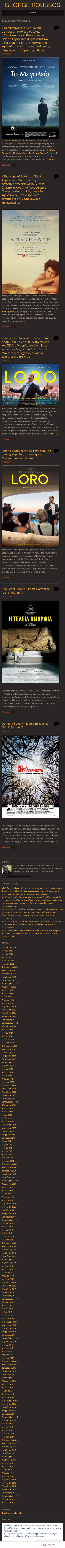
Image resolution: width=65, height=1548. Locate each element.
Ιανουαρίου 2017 (9, 1325)
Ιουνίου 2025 (7, 993)
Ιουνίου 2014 (7, 1427)
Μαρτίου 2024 (8, 1043)
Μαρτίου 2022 (8, 1121)
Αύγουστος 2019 (9, 1223)
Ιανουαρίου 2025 (9, 1010)
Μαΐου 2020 (7, 1194)
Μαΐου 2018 (7, 1273)
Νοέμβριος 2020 (9, 1174)
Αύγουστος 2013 (9, 1460)
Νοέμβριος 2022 (9, 1095)
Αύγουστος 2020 (9, 1184)
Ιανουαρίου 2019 (9, 1246)
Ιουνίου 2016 (7, 1348)
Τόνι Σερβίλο (50, 159)
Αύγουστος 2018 (9, 1263)
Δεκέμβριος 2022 (9, 1092)
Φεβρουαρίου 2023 (10, 1085)
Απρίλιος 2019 (8, 1236)
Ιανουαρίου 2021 (9, 1167)
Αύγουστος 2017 (9, 1302)
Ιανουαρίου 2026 (9, 970)
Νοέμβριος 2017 (9, 1292)
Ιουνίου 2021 (7, 1151)
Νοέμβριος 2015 (9, 1371)
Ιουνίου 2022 (7, 1112)
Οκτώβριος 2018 (9, 1256)
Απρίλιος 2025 (8, 1000)
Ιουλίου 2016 (7, 1345)
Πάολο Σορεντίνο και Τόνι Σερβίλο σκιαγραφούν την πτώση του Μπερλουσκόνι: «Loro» (26, 454)
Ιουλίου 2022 (7, 1108)
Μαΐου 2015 (7, 1391)
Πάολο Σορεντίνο (12, 140)
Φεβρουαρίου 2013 (10, 1480)
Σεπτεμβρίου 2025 (10, 984)
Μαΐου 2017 (7, 1312)
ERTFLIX (54, 434)
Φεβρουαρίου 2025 (10, 1007)
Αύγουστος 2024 (9, 1026)
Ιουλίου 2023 (7, 1069)
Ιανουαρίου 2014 (9, 1443)
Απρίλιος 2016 (8, 1355)
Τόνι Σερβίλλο (8, 311)
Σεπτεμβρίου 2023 (10, 1062)
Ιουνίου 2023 (7, 1072)
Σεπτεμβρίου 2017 (10, 1299)
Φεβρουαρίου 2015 (10, 1401)
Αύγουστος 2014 (9, 1420)
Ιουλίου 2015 (7, 1384)
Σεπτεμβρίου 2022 (10, 1102)
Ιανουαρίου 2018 (9, 1286)
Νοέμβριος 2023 (9, 1056)
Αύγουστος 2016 (9, 1342)
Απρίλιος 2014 (8, 1434)
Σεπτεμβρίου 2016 (10, 1338)
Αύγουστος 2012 (9, 1499)
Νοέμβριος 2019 (9, 1213)
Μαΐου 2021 (7, 1154)
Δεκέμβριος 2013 (9, 1447)
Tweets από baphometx (12, 1513)
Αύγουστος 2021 (9, 1145)
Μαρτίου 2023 (8, 1082)
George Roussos (32, 4)
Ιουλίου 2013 (7, 1463)
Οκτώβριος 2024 (9, 1020)
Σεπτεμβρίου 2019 (10, 1220)
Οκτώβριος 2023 (9, 1059)
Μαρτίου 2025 (8, 1003)
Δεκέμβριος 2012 (9, 1486)
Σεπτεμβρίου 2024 (10, 1023)
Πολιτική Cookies (37, 1536)
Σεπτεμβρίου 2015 (10, 1378)
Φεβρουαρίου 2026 (10, 967)
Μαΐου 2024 (7, 1036)
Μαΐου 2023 (7, 1076)
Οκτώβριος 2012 (9, 1493)
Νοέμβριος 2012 (9, 1489)
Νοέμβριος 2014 (9, 1411)
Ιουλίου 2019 (7, 1227)
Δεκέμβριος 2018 (9, 1250)
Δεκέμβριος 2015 (9, 1368)
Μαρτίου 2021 (8, 1161)
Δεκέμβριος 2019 (9, 1210)
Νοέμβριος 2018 (9, 1253)
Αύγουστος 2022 (9, 1105)
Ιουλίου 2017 (7, 1305)
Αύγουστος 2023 (9, 1066)
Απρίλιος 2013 (8, 1473)
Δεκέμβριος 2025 (9, 974)
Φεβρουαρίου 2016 (10, 1361)
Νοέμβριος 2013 (9, 1450)
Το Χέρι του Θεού (36, 153)
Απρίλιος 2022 (8, 1118)
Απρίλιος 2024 (8, 1039)
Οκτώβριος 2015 (9, 1374)
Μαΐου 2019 (7, 1233)
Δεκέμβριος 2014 (9, 1407)
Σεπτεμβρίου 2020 (10, 1181)
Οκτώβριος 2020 (9, 1177)
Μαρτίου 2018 (8, 1279)
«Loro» (34, 296)
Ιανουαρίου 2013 (9, 1483)
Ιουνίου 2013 (7, 1466)
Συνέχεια (8, 165)
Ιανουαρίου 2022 (9, 1128)
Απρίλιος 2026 (8, 961)
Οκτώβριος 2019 (9, 1217)
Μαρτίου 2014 (8, 1437)
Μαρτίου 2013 (8, 1476)
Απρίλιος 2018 (8, 1276)
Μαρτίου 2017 (8, 1319)
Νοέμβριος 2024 (9, 1016)
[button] (30, 777)
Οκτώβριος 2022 (9, 1099)
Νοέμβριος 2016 (9, 1332)
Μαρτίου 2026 (8, 964)
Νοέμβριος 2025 (9, 977)
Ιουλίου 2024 (7, 1030)
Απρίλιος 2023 (8, 1079)
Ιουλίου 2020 (7, 1187)
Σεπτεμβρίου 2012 (10, 1496)
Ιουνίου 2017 (7, 1309)
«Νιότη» (34, 408)
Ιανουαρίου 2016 (9, 1365)
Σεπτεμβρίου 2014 (10, 1417)
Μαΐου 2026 (7, 957)
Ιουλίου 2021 (7, 1148)
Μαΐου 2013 (7, 1470)
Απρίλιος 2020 (8, 1197)
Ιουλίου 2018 (7, 1266)
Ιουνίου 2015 (7, 1387)
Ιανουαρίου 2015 (9, 1404)
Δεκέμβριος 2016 (9, 1328)
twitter (6, 1509)
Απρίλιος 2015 (8, 1394)
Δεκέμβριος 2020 (9, 1171)
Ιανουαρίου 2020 (9, 1207)
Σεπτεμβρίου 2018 (10, 1260)
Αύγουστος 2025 (9, 987)
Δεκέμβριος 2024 (9, 1013)
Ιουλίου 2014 (7, 1424)
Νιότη (23, 153)
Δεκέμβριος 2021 (9, 1131)
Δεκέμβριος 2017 (9, 1289)
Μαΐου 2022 (7, 1115)
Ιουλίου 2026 (7, 951)
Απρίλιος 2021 (8, 1158)
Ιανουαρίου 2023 (9, 1089)
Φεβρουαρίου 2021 (10, 1164)
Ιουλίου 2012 (7, 1502)
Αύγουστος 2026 (9, 947)
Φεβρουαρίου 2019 (10, 1243)
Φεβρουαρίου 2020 (10, 1204)
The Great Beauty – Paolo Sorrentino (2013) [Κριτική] (26, 590)
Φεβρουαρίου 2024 (10, 1046)
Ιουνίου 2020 (7, 1191)
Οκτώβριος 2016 (9, 1335)
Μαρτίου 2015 (8, 1397)
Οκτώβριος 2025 (9, 980)
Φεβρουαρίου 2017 (10, 1322)
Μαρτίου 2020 (8, 1200)
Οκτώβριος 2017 (9, 1296)
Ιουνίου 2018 (7, 1269)
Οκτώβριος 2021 (9, 1138)
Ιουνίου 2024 (7, 1033)
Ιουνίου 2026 (7, 954)
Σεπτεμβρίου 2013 (10, 1457)
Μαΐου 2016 (7, 1351)
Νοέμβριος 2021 (9, 1135)
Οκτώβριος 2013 (9, 1453)
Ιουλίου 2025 (7, 990)
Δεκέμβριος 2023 (9, 1052)
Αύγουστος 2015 (9, 1381)
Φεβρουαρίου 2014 (10, 1440)
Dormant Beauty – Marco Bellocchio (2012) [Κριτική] (25, 725)
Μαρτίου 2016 (8, 1358)
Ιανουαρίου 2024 (9, 1049)
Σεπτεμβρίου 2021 (10, 1141)
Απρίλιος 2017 (8, 1315)
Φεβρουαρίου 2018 (10, 1282)
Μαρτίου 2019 (8, 1240)
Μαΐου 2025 (7, 997)
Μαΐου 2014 (7, 1430)
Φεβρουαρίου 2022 (10, 1125)
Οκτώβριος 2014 (9, 1414)
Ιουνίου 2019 (7, 1230)
